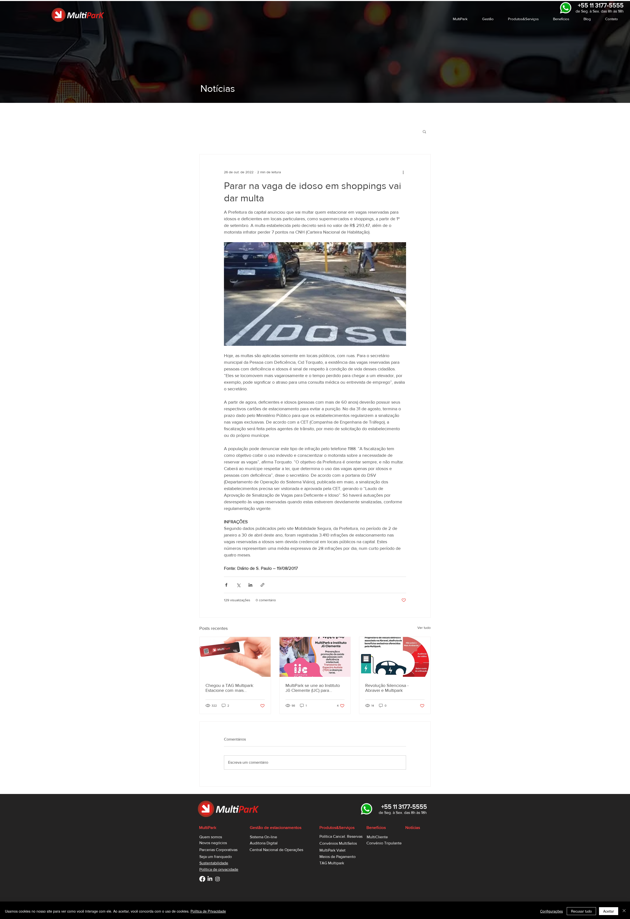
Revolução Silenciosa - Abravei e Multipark (387, 688)
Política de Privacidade (208, 911)
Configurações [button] (551, 911)
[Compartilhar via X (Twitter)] (238, 585)
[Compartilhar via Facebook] (226, 585)
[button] (463, 19)
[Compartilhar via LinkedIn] (250, 585)
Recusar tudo (581, 911)
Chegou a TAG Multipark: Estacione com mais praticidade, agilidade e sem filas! (232, 688)
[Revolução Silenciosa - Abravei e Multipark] (394, 657)
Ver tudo (424, 628)
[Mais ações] (403, 172)
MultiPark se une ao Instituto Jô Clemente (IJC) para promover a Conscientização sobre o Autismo (312, 688)
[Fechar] (624, 911)
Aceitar (608, 911)
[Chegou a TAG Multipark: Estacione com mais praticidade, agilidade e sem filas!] (235, 657)
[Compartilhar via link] (262, 585)
